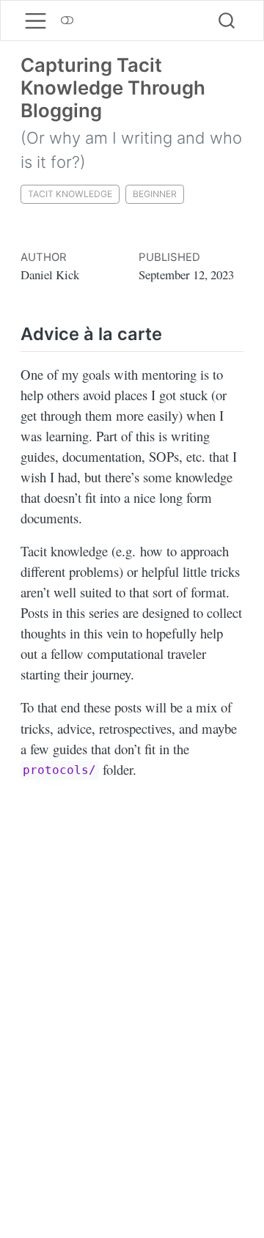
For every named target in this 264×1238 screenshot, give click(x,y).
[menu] (35, 20)
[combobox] (227, 21)
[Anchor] (174, 332)
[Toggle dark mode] (67, 20)
